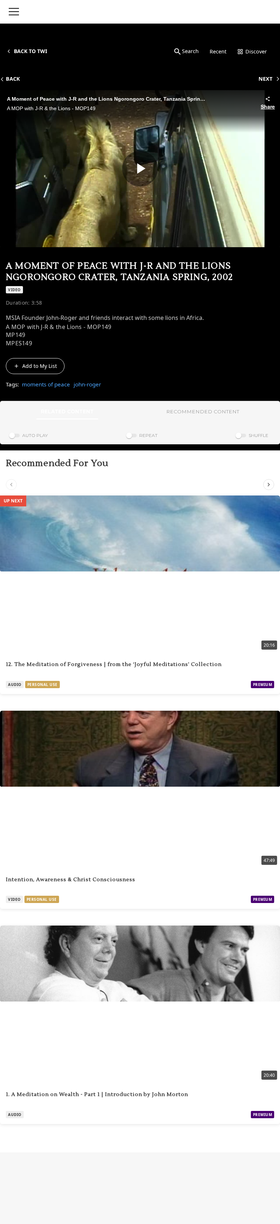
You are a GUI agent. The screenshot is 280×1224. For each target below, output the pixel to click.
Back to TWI (30, 51)
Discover (256, 51)
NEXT (265, 78)
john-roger (87, 384)
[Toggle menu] (14, 11)
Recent (218, 51)
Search (190, 51)
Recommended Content (202, 411)
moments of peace (46, 384)
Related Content (67, 411)
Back (13, 78)
